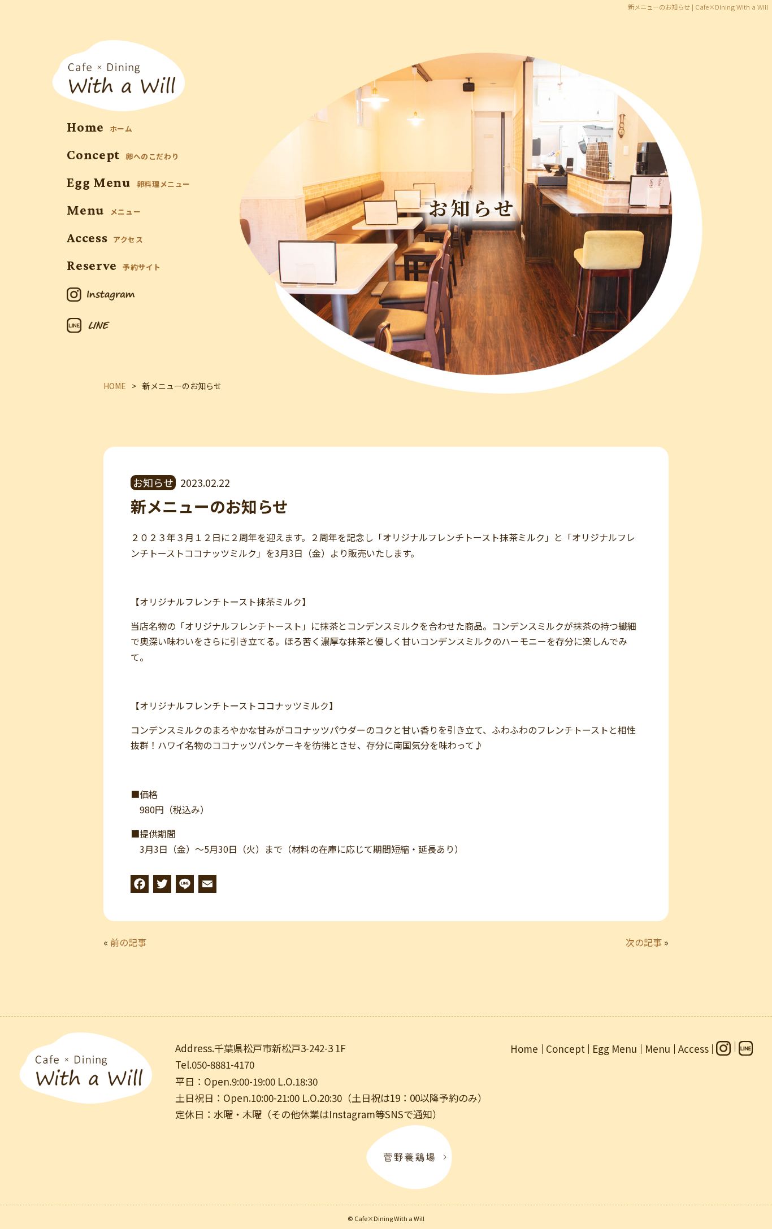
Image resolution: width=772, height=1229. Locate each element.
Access (693, 1048)
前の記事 (128, 942)
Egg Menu (614, 1048)
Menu (657, 1048)
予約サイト (114, 267)
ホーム (100, 128)
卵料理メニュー (128, 183)
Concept (565, 1048)
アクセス (105, 239)
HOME (114, 385)
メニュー (104, 211)
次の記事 (644, 942)
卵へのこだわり (123, 156)
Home (524, 1048)
